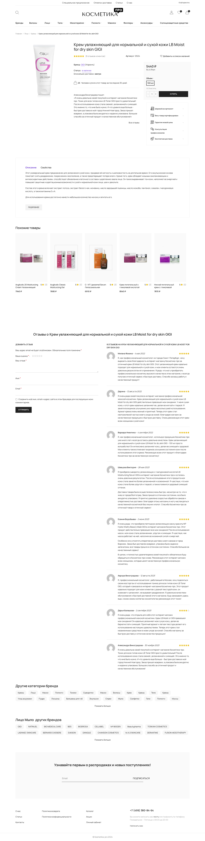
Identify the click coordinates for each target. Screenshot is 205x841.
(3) (46, 285)
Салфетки (134, 698)
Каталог (90, 811)
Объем (149, 78)
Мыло (120, 698)
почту (156, 816)
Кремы (33, 33)
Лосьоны (55, 698)
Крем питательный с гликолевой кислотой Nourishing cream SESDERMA (129, 288)
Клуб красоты (184, 2)
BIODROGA (83, 726)
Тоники (73, 692)
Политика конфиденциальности (56, 816)
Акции (89, 816)
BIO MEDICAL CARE (52, 726)
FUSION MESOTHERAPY (175, 732)
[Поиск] (17, 12)
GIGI (83, 64)
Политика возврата (51, 811)
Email (18, 388)
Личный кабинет (93, 822)
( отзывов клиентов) (95, 56)
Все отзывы (134, 122)
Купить (173, 94)
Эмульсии (94, 698)
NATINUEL (32, 726)
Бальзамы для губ (74, 698)
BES (69, 726)
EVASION (72, 732)
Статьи (18, 816)
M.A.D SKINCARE (133, 732)
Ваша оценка (22, 356)
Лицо (26, 33)
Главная (18, 33)
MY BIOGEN (116, 726)
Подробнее (33, 207)
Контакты (19, 822)
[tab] (31, 167)
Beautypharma (134, 726)
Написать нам (136, 825)
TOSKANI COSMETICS (157, 726)
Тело (153, 692)
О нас (18, 811)
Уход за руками (25, 698)
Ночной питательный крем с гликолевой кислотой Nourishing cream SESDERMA (164, 288)
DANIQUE (87, 732)
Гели (148, 698)
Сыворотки (88, 692)
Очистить (152, 88)
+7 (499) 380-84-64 (142, 810)
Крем (129, 692)
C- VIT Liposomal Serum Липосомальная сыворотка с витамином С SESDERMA (96, 288)
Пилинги (59, 692)
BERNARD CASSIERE (52, 732)
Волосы (116, 692)
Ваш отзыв (21, 360)
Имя (18, 378)
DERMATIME (152, 732)
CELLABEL (99, 726)
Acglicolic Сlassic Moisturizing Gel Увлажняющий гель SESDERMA (59, 288)
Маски (45, 692)
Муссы (175, 698)
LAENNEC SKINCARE (27, 732)
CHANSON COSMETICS (108, 732)
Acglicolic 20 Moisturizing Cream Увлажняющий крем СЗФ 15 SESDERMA (26, 287)
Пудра (41, 698)
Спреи (108, 698)
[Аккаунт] (171, 12)
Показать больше (103, 706)
